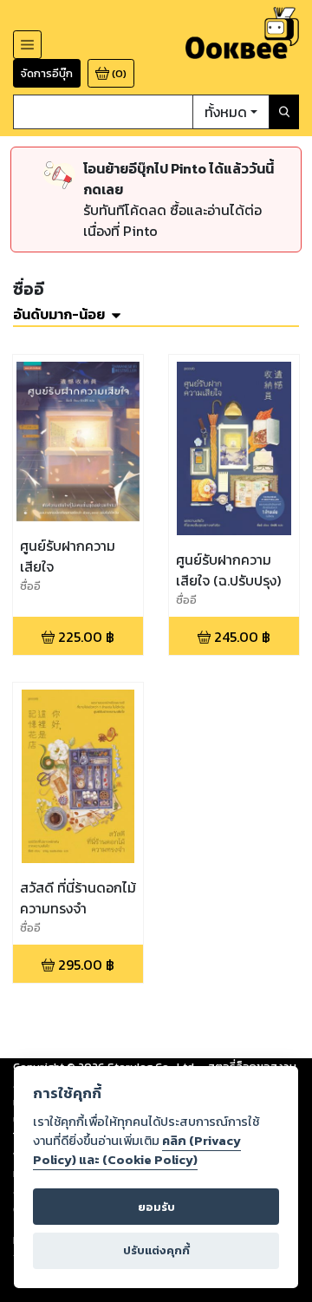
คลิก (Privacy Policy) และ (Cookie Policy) (137, 1150)
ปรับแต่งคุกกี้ (156, 1250)
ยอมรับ (156, 1207)
